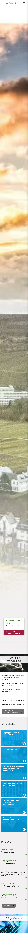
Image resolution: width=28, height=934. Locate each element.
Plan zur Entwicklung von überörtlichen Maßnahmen (11, 690)
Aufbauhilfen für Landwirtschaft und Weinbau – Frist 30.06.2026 (13, 684)
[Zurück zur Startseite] (10, 2)
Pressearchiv (8, 905)
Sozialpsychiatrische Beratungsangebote (12, 704)
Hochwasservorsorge (7, 696)
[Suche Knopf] (19, 626)
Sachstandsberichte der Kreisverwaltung (12, 700)
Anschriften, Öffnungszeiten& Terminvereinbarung (14, 632)
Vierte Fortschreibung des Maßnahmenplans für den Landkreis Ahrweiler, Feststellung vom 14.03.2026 (13, 677)
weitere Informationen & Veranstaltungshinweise (11, 711)
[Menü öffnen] (23, 2)
